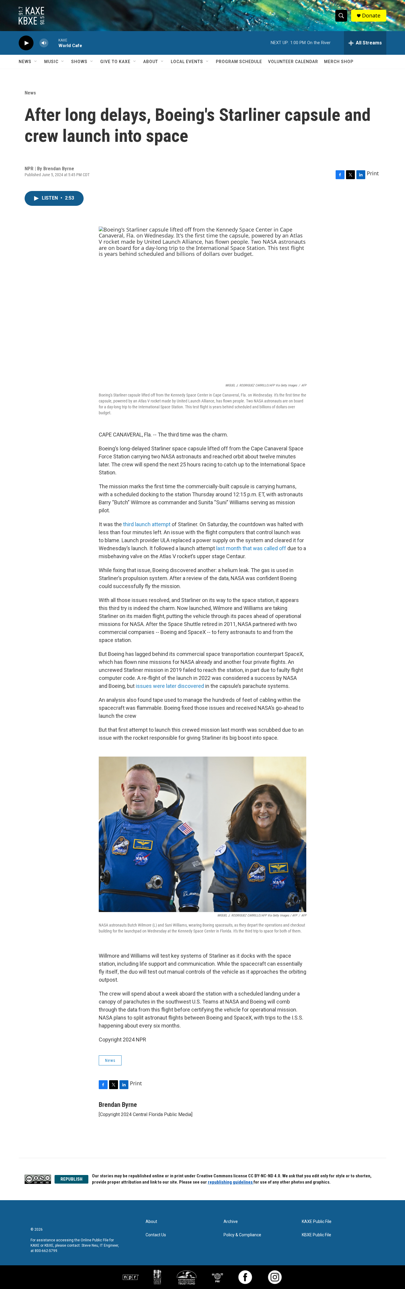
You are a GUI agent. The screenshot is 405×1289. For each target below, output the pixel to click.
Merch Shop (338, 61)
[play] (26, 43)
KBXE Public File (316, 1235)
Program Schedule (239, 61)
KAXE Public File (316, 1221)
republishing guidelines (230, 1182)
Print (373, 173)
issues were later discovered (170, 686)
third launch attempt (146, 524)
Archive (231, 1221)
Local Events (187, 61)
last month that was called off (251, 548)
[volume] (44, 43)
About (150, 61)
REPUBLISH (71, 1179)
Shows (79, 61)
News (25, 61)
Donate (371, 15)
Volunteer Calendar (293, 61)
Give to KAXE (115, 61)
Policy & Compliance (242, 1235)
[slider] (53, 43)
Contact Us (156, 1235)
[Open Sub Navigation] (36, 61)
